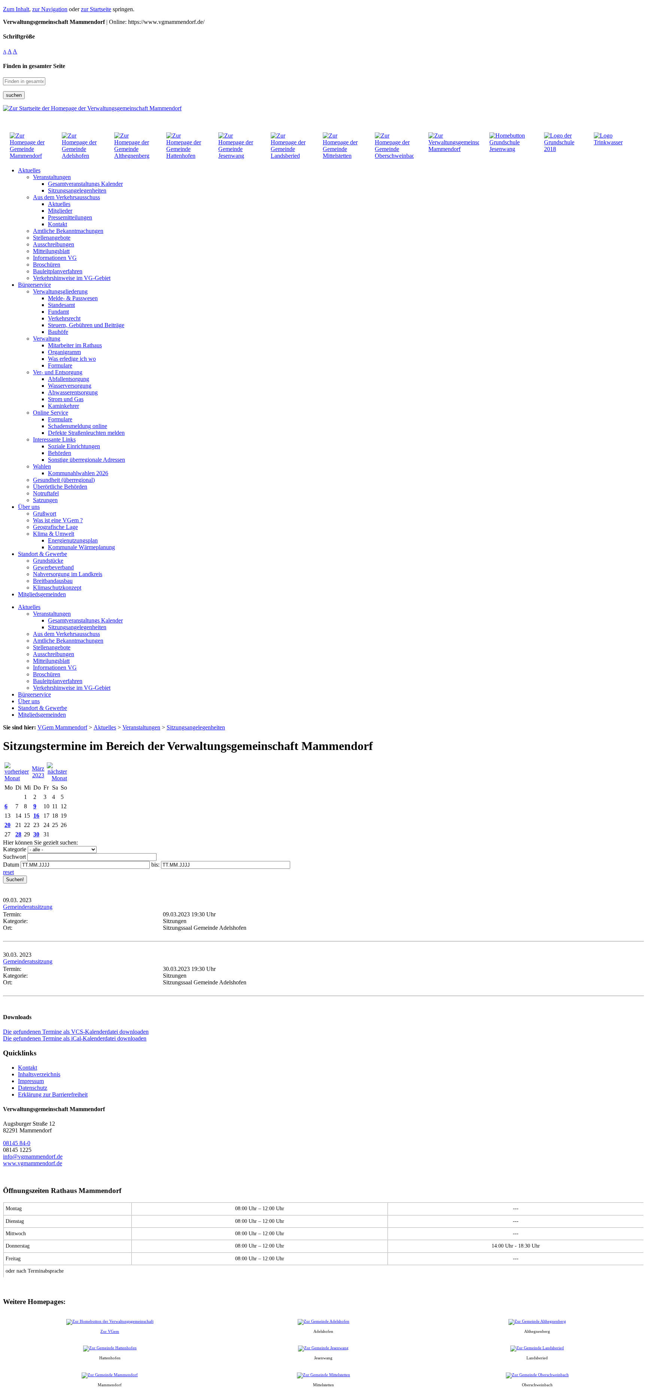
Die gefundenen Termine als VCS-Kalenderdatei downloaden (76, 1031)
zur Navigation (49, 9)
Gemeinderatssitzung (27, 907)
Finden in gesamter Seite (34, 66)
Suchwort (14, 857)
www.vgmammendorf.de (32, 1163)
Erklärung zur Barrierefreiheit (53, 1094)
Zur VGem (109, 1331)
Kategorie (14, 849)
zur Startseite (96, 9)
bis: (155, 864)
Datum (11, 864)
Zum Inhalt (16, 9)
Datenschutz (32, 1088)
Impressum (31, 1081)
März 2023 (38, 771)
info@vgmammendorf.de (33, 1156)
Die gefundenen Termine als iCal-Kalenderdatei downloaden (74, 1038)
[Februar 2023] (17, 778)
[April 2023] (57, 778)
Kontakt (27, 1067)
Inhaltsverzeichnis (39, 1074)
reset (8, 872)
